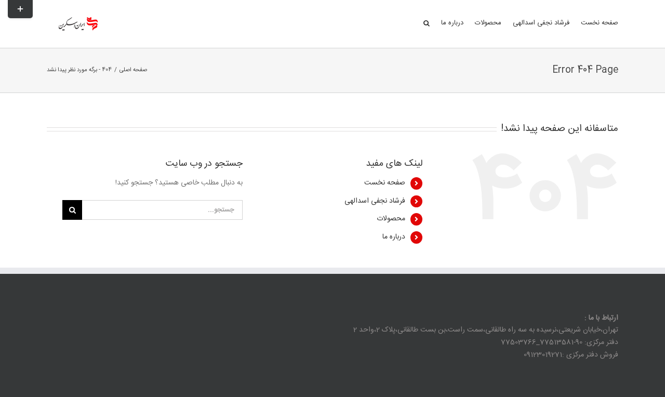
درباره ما (393, 237)
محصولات (391, 219)
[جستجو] (426, 22)
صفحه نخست (384, 183)
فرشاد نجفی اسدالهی (374, 201)
